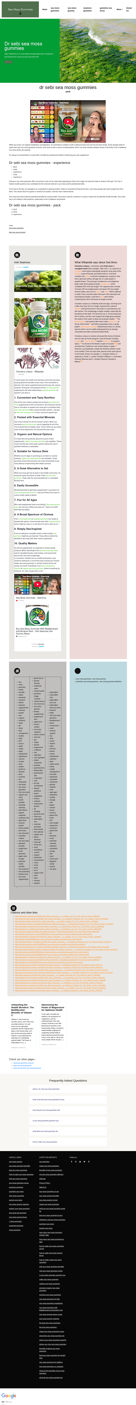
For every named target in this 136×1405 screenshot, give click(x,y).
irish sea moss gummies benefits (51, 1267)
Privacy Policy (44, 1183)
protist (87, 276)
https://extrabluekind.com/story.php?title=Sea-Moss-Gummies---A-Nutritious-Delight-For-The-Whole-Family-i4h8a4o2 (59, 967)
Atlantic (77, 274)
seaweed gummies (16, 1226)
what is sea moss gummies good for (52, 1340)
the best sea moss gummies (49, 1323)
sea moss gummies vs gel (49, 1191)
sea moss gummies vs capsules (51, 1366)
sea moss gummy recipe (48, 1200)
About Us (129, 9)
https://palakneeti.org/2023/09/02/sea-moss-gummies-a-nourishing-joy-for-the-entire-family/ (49, 962)
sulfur (107, 292)
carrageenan (105, 284)
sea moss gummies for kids (49, 1299)
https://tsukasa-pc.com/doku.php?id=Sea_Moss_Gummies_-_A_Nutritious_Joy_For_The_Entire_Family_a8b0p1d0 (58, 929)
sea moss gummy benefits (49, 1196)
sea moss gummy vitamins (19, 1204)
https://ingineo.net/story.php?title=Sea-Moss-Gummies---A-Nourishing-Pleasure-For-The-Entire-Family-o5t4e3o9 (57, 932)
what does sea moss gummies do (51, 1336)
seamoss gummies (87, 9)
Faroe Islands (89, 341)
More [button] (119, 9)
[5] (116, 343)
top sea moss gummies (48, 1327)
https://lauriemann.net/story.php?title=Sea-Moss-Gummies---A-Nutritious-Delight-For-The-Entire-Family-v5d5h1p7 (57, 960)
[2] (90, 323)
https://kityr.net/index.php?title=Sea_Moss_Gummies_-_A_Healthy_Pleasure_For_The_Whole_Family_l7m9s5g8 (57, 975)
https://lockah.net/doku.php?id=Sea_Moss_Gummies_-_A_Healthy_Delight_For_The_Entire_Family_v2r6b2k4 (56, 921)
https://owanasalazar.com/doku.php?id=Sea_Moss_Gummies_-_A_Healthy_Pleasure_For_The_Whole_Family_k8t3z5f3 (60, 980)
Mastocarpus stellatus (89, 327)
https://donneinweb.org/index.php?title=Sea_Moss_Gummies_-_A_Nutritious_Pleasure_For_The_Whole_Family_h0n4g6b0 (61, 919)
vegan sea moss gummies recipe (51, 1331)
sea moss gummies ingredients (51, 1303)
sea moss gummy (72, 9)
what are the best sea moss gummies (27, 1068)
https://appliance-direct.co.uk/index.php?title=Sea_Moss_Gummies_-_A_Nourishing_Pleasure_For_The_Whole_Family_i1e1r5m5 (64, 924)
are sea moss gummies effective (51, 1174)
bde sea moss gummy (17, 232)
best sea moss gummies (22, 1065)
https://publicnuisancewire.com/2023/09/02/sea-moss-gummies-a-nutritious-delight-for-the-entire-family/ (53, 934)
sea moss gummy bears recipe (50, 1314)
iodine (98, 292)
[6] (81, 361)
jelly (102, 297)
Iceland (77, 341)
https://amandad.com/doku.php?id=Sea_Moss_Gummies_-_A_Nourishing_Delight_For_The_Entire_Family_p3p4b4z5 (59, 926)
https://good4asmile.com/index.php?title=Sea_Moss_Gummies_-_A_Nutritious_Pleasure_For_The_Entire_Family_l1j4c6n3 (61, 970)
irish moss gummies (16, 1196)
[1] (116, 318)
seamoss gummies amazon (23, 1063)
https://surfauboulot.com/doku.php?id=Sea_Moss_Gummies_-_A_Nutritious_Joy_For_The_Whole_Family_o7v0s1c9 (59, 983)
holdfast (78, 309)
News (44, 9)
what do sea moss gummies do (51, 1378)
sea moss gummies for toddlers (51, 1362)
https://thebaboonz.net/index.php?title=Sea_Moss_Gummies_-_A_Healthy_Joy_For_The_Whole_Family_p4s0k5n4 (58, 957)
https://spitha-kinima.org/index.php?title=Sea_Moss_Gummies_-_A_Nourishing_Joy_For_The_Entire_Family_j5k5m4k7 (60, 978)
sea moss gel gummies (17, 1213)
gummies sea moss (106, 9)
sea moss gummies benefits (19, 1166)
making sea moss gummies (49, 1284)
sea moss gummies (55, 9)
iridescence (113, 321)
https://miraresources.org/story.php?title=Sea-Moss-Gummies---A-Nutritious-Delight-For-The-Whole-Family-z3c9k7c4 (58, 965)
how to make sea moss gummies (21, 1174)
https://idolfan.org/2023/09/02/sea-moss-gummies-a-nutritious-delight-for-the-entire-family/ (48, 939)
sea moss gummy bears (18, 1217)
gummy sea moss (15, 1200)
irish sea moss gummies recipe (51, 1271)
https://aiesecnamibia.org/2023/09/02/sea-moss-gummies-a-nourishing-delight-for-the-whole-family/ (52, 955)
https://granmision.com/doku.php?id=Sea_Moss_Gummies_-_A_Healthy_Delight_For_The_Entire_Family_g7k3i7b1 (58, 990)
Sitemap (42, 1179)
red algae (78, 271)
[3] (95, 340)
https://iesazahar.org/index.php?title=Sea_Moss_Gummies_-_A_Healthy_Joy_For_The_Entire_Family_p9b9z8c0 (57, 916)
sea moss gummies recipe (19, 1183)
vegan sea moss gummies (49, 1166)
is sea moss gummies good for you (52, 1275)
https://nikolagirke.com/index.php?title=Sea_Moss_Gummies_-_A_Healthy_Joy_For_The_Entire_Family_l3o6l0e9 (58, 937)
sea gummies (44, 1162)
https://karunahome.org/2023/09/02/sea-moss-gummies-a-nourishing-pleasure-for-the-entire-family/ (52, 952)
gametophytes (80, 321)
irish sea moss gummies (18, 1179)
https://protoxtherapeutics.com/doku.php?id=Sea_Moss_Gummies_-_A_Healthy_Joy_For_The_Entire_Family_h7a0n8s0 (60, 988)
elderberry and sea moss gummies (52, 1220)
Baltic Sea (107, 341)
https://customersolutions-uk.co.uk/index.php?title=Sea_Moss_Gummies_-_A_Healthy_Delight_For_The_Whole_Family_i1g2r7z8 (64, 973)
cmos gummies (14, 1230)
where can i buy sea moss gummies (52, 1344)
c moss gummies (15, 1221)
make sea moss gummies (48, 1279)
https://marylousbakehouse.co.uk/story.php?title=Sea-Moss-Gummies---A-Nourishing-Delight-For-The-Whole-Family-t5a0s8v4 (62, 947)
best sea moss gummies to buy (50, 1215)
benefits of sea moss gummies (50, 1170)
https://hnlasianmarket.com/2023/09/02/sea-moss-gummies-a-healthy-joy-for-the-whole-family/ (50, 944)
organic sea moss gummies (19, 1209)
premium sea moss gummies (50, 1295)
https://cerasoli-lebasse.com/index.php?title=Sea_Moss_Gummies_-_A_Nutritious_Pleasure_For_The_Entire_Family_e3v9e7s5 (63, 942)
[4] (80, 343)
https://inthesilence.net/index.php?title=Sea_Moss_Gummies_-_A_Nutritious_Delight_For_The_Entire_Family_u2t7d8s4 (60, 985)
